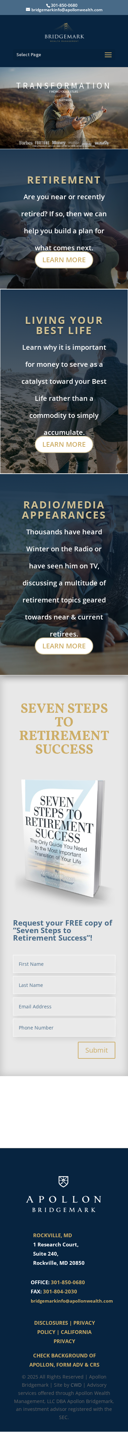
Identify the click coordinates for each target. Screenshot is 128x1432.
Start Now (64, 100)
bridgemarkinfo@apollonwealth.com (72, 1301)
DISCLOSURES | (53, 1322)
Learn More (64, 259)
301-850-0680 (68, 1282)
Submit (96, 1050)
